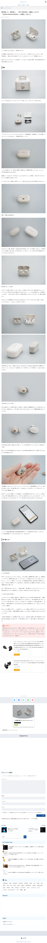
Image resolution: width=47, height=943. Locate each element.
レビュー (16, 730)
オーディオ (11, 730)
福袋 (25, 889)
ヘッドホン (5, 889)
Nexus (15, 885)
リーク (17, 889)
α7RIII (12, 887)
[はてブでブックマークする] (23, 700)
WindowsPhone (40, 885)
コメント (4, 779)
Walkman (22, 885)
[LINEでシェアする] (28, 700)
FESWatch (26, 883)
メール (4, 801)
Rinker (19, 650)
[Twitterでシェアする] (14, 700)
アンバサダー (23, 887)
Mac (11, 885)
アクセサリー (17, 887)
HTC (34, 883)
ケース (38, 887)
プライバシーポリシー (8, 924)
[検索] (25, 836)
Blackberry (21, 883)
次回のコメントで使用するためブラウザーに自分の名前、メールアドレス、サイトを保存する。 (23, 812)
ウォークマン (33, 887)
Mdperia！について (7, 921)
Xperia (4, 887)
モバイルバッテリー (11, 889)
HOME (24, 938)
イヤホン (28, 887)
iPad (41, 883)
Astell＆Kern (15, 883)
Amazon (17, 654)
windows (34, 885)
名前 (3, 795)
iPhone (4, 885)
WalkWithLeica (28, 885)
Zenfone (8, 887)
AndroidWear (5, 883)
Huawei (38, 883)
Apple (10, 883)
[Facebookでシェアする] (19, 700)
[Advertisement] (23, 683)
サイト (3, 807)
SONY (18, 885)
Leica (8, 885)
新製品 (21, 889)
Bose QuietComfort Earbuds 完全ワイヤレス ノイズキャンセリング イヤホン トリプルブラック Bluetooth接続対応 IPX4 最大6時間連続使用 (29, 662)
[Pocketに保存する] (32, 700)
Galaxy (31, 883)
